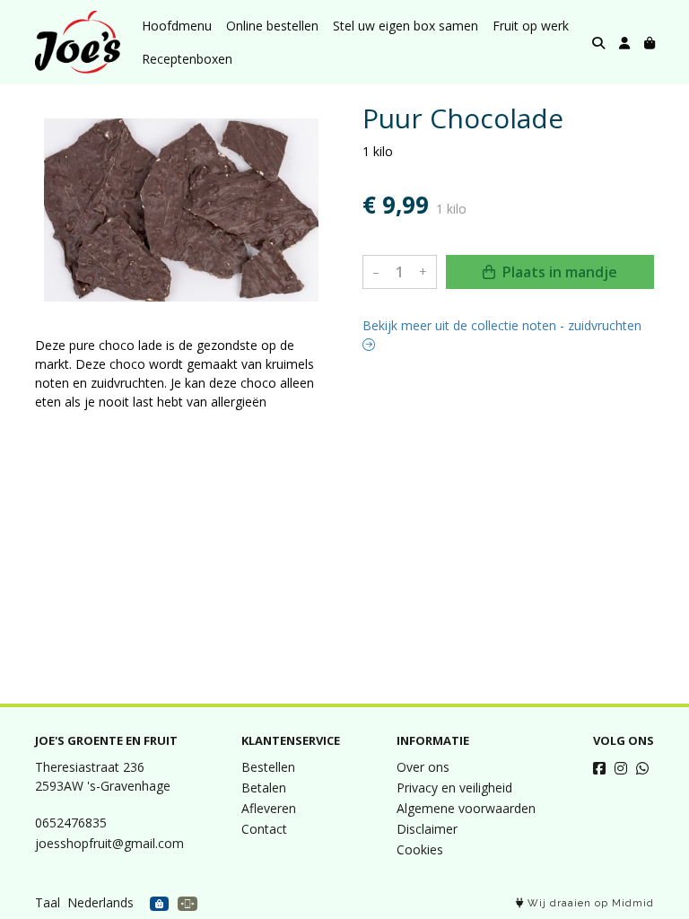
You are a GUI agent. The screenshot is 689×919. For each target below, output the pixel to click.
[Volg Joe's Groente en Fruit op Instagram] (621, 768)
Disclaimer (427, 828)
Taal (47, 902)
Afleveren (268, 808)
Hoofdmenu (177, 25)
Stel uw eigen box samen (405, 25)
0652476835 (71, 822)
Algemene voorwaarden (466, 808)
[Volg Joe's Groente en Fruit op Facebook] (599, 768)
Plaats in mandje (558, 272)
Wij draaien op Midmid (589, 903)
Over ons (423, 766)
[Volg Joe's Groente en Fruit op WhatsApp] (642, 768)
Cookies (420, 849)
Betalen (263, 787)
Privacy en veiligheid (454, 787)
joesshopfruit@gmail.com (109, 843)
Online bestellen (272, 25)
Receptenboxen (187, 58)
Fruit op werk (531, 25)
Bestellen (268, 766)
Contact (264, 828)
